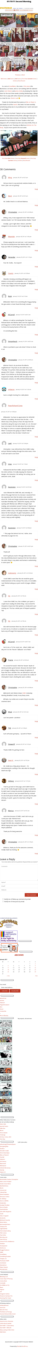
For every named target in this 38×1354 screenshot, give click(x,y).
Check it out (14, 98)
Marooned (3, 1163)
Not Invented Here (5, 1224)
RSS (1, 1007)
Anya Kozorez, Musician (6, 1321)
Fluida (18, 1346)
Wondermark (3, 1269)
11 (8, 967)
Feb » (36, 975)
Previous (17, 75)
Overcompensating (5, 1231)
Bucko (1, 1188)
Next (23, 75)
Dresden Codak (4, 1151)
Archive (15, 81)
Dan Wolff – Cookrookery (7, 1325)
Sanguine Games (5, 1294)
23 (35, 969)
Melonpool (3, 1165)
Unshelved (3, 1263)
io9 (1, 1291)
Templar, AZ (3, 1258)
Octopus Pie (3, 1226)
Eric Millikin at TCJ (4, 1285)
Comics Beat (3, 1281)
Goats (1, 1213)
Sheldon (2, 1243)
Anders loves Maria (5, 1184)
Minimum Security (5, 1220)
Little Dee (2, 1128)
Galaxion (2, 1159)
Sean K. (10, 760)
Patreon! (2, 1002)
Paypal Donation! (4, 1005)
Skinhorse (3, 1248)
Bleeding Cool (4, 1276)
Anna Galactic (3, 1133)
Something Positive (5, 1256)
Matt (10, 196)
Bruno (1, 1130)
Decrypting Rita (4, 1146)
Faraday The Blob (4, 1205)
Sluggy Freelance (4, 1250)
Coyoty (10, 273)
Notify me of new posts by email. (14, 901)
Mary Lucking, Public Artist (7, 1330)
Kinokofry (2, 1218)
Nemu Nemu (3, 1222)
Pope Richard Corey (15, 406)
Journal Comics (4, 1126)
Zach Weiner (8, 91)
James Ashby (19, 91)
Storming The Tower (5, 1298)
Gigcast (2, 1289)
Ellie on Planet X (31, 102)
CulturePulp (3, 1192)
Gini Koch (2, 1307)
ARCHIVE (19, 955)
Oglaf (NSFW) (3, 1228)
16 (35, 967)
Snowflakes (12, 86)
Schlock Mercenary (5, 1168)
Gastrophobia (4, 1209)
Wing (10, 178)
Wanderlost (3, 1265)
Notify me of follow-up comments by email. (17, 899)
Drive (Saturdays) (4, 1153)
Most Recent (21, 81)
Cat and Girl (3, 1190)
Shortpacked (3, 1246)
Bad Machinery (4, 1186)
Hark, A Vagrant (4, 1216)
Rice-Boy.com (3, 1237)
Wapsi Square (4, 1267)
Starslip (2, 1170)
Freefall (2, 1157)
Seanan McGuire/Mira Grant (7, 1314)
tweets (15, 104)
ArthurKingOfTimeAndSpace (8, 1144)
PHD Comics (3, 1233)
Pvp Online (3, 1235)
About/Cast (3, 998)
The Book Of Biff (4, 1261)
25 (8, 971)
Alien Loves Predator (5, 1181)
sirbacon (11, 389)
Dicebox (2, 1148)
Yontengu (2, 1135)
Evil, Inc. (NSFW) (4, 1201)
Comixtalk (2, 1283)
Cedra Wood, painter (5, 1323)
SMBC (24, 693)
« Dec (8, 975)
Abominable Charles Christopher (9, 1179)
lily (9, 596)
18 (8, 969)
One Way (2, 1139)
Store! (1, 1009)
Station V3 (3, 1172)
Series (4, 78)
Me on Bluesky (4, 1015)
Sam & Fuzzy (3, 1239)
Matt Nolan (3, 1332)
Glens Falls (3, 1124)
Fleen (1, 1287)
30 (35, 971)
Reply (36, 189)
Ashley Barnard (4, 1305)
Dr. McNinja (3, 1199)
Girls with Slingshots (5, 1211)
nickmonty (12, 573)
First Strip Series (29, 78)
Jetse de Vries (4, 1309)
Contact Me (3, 1011)
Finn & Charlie (4, 1207)
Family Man (3, 1203)
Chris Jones (26, 86)
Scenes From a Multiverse (7, 1241)
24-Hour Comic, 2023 (5, 1137)
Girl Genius (3, 1161)
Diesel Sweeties (4, 1194)
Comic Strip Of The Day (6, 1279)
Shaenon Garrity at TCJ (6, 1296)
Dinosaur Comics (4, 1196)
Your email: (3, 984)
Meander (11, 237)
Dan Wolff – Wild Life (5, 1327)
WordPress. (24, 1346)
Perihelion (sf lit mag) (6, 1312)
